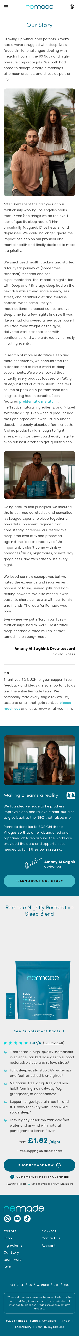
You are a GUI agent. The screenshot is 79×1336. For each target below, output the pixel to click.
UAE (56, 1285)
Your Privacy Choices (50, 1327)
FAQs (8, 1267)
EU (30, 1285)
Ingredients (13, 1245)
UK (22, 1285)
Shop (8, 1238)
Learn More (12, 1259)
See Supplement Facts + (39, 1031)
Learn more (66, 1184)
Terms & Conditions (43, 1321)
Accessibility (23, 1327)
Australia (43, 1285)
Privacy (66, 1321)
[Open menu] (6, 7)
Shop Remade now (36, 1165)
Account (48, 1245)
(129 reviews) (53, 1043)
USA (12, 1285)
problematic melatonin (38, 401)
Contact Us (51, 1238)
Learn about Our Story (39, 881)
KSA (66, 1285)
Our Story (11, 1252)
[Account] (71, 6)
